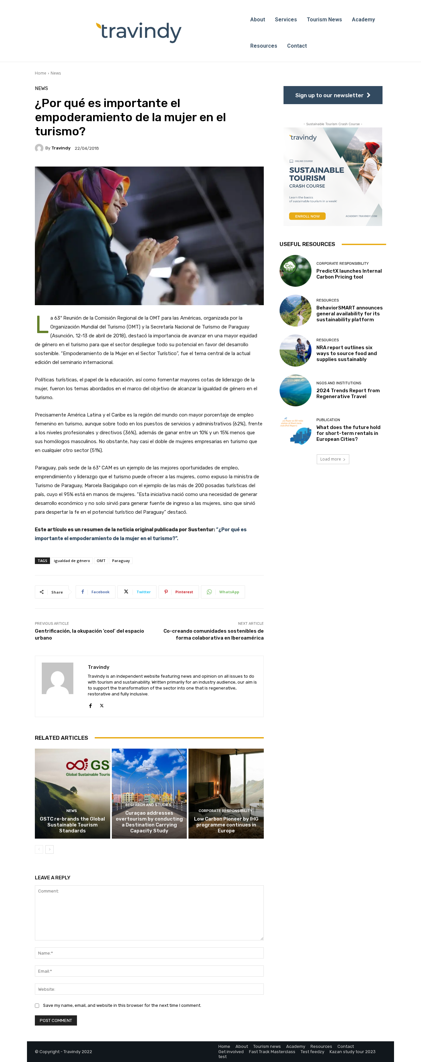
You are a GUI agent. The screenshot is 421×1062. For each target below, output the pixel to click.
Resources (327, 300)
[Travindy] (40, 148)
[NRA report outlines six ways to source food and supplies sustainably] (295, 350)
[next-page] (49, 849)
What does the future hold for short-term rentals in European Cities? (348, 433)
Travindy (60, 148)
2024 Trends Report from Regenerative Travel (348, 393)
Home (40, 73)
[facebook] (90, 704)
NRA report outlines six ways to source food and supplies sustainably (346, 353)
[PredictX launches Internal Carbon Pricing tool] (295, 271)
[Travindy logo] (139, 33)
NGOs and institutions (338, 383)
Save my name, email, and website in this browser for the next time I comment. (122, 1005)
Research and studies (148, 805)
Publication (328, 420)
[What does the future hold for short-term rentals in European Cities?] (295, 430)
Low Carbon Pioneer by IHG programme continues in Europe (226, 825)
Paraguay (121, 560)
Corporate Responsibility (225, 811)
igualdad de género (72, 560)
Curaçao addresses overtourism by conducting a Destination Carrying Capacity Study (149, 822)
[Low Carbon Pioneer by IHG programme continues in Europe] (226, 794)
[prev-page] (39, 849)
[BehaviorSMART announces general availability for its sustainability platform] (295, 311)
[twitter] (101, 704)
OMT (101, 560)
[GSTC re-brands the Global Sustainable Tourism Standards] (72, 794)
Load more (330, 459)
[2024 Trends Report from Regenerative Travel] (295, 390)
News (56, 73)
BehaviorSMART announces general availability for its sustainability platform (349, 314)
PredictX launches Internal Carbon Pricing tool (349, 274)
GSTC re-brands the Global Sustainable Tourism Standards (72, 825)
